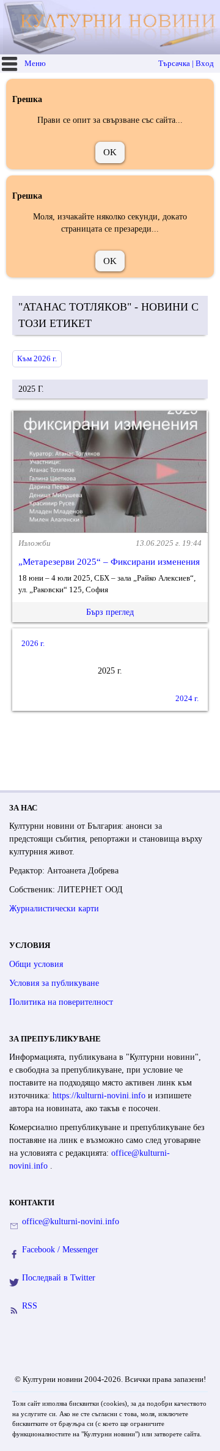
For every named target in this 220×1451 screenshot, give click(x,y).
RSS (29, 1305)
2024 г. (187, 698)
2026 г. (33, 643)
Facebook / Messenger (60, 1249)
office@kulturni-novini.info (70, 1221)
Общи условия (36, 964)
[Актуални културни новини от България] (111, 27)
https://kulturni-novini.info (100, 1095)
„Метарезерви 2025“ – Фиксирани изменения (109, 562)
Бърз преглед (110, 612)
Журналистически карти (54, 908)
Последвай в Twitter (58, 1277)
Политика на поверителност (61, 1002)
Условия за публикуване (54, 983)
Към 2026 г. (37, 358)
